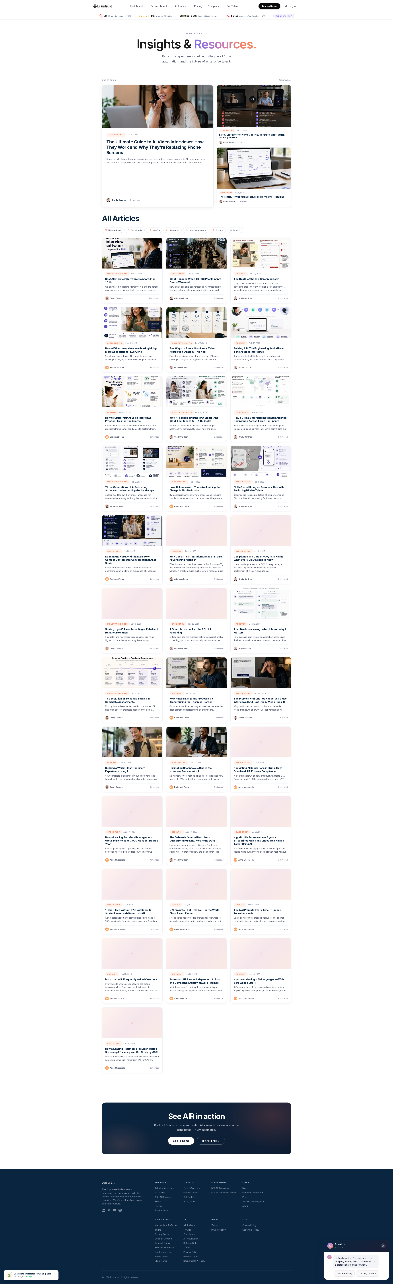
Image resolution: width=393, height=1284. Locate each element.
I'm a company (344, 1273)
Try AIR (187, 1229)
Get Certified (189, 1197)
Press (245, 1197)
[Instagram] (120, 1210)
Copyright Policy (250, 1229)
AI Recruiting (114, 230)
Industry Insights (197, 230)
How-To (156, 230)
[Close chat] (383, 1245)
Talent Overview (191, 1188)
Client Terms (161, 1261)
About (245, 1206)
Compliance (189, 1234)
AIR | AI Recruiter (163, 1197)
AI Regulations (190, 1238)
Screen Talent (159, 6)
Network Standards (164, 1247)
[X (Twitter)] (108, 1210)
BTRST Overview (220, 1188)
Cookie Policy (249, 1225)
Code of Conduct (163, 1238)
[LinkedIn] (103, 1210)
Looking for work (367, 1273)
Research (174, 230)
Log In (292, 6)
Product (219, 230)
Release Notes (190, 1243)
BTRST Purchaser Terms (223, 1192)
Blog (244, 1188)
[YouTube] (114, 1210)
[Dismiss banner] (388, 16)
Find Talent (136, 6)
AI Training (160, 1192)
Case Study (136, 230)
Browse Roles (190, 1192)
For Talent (232, 6)
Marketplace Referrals (166, 1225)
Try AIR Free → (211, 1140)
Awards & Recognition (253, 1201)
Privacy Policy (162, 1234)
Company (213, 6)
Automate (180, 6)
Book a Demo (269, 6)
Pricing (198, 6)
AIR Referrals (189, 1225)
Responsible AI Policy (194, 1261)
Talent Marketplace (164, 1188)
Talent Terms (161, 1256)
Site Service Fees (164, 1252)
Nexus (158, 1201)
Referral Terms (162, 1243)
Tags (237, 230)
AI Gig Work (189, 1201)
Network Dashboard (252, 1192)
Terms (158, 1229)
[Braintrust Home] (102, 6)
